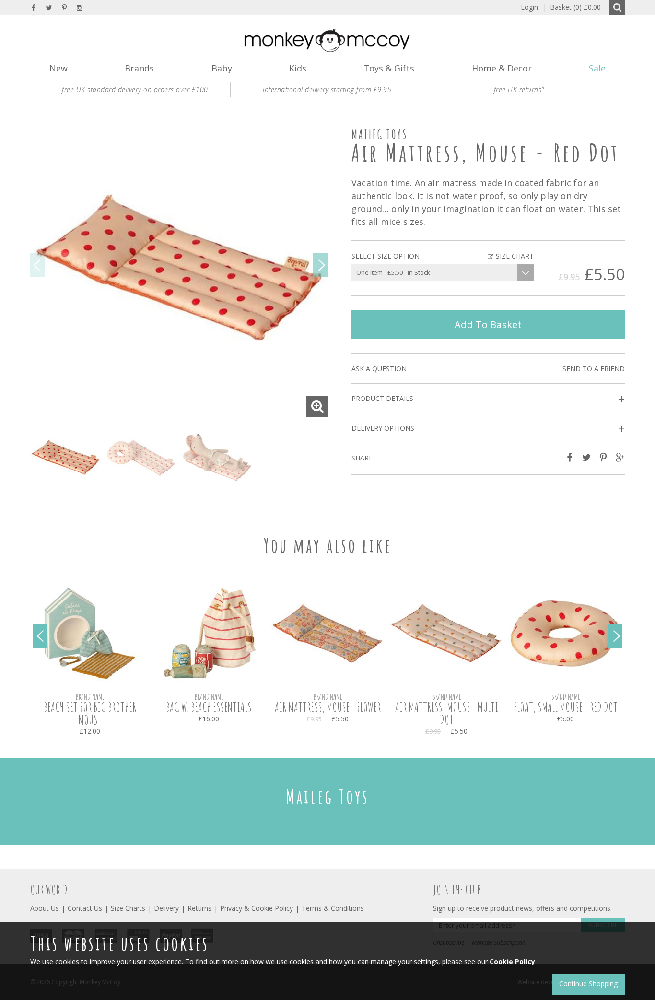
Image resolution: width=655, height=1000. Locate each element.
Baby (221, 68)
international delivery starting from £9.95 (327, 89)
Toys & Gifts (388, 68)
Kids (297, 68)
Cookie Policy (512, 961)
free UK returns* (520, 89)
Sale (597, 68)
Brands (139, 68)
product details (488, 399)
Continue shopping (588, 983)
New (58, 68)
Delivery (166, 908)
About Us (44, 908)
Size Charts (128, 908)
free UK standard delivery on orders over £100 (135, 89)
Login (529, 7)
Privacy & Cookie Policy (256, 908)
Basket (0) (572, 7)
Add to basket (488, 324)
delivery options (488, 428)
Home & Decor (502, 68)
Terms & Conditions (333, 908)
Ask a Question (379, 368)
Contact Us (85, 908)
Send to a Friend (593, 368)
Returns (199, 908)
